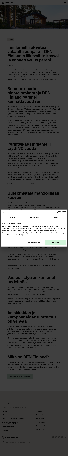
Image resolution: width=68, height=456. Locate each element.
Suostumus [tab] (11, 217)
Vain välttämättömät (34, 242)
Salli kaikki (55, 242)
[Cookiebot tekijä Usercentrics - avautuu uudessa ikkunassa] (58, 212)
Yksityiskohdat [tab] (34, 217)
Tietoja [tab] (56, 217)
